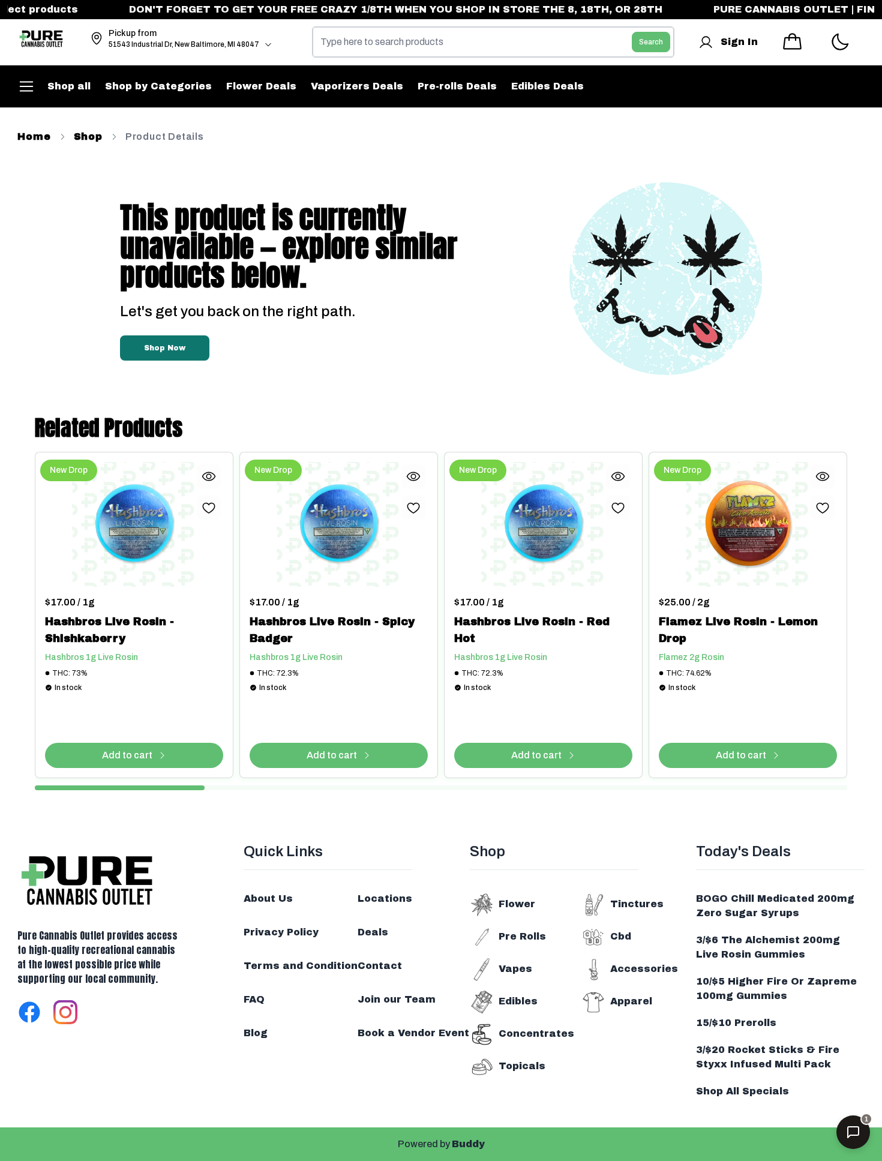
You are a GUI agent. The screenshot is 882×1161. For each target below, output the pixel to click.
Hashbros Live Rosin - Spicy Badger (332, 630)
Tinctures (637, 904)
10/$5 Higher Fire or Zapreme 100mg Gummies (776, 988)
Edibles (518, 1001)
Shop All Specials (742, 1091)
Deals (373, 932)
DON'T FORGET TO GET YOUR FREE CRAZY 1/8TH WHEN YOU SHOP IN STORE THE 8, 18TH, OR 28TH (379, 9)
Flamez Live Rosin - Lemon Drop (738, 630)
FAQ (254, 999)
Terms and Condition (301, 966)
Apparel (631, 1001)
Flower (517, 904)
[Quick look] (209, 476)
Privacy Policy (281, 932)
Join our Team (397, 999)
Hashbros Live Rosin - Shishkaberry (109, 630)
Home (33, 136)
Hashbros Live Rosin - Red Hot (532, 630)
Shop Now (164, 348)
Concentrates (536, 1033)
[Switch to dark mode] (840, 42)
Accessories (644, 969)
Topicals (522, 1066)
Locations (385, 898)
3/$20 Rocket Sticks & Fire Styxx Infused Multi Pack (767, 1057)
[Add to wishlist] (209, 508)
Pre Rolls (522, 936)
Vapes (515, 969)
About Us (268, 898)
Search (651, 42)
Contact (380, 966)
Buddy (468, 1144)
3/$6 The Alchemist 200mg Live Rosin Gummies (768, 947)
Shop (88, 136)
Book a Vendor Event (413, 1033)
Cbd (620, 936)
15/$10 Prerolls (736, 1023)
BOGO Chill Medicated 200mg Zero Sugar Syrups (775, 905)
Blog (256, 1033)
